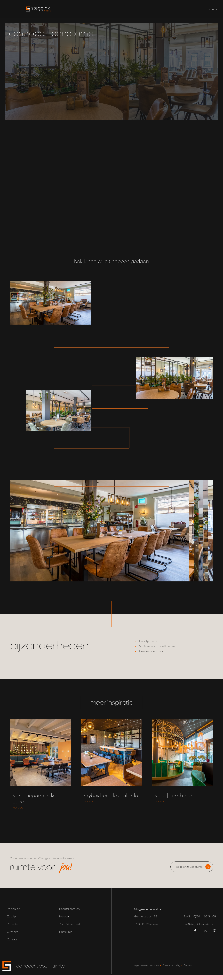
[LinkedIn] (205, 930)
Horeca (64, 916)
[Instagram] (214, 930)
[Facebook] (195, 930)
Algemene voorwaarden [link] (146, 965)
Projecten (13, 924)
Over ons (12, 931)
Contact (12, 939)
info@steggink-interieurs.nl (199, 924)
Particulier (13, 908)
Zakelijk (11, 916)
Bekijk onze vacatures (188, 866)
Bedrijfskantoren (69, 908)
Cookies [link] (187, 965)
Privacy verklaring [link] (171, 965)
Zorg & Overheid (69, 924)
